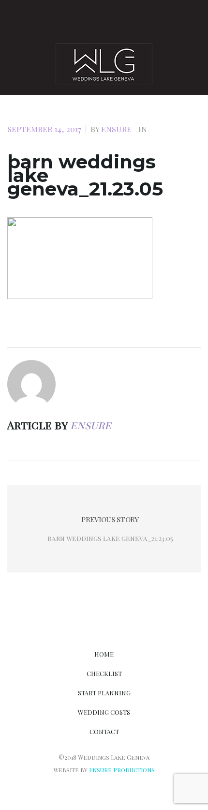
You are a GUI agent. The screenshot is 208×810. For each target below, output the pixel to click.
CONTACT (104, 731)
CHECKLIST (104, 673)
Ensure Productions (122, 770)
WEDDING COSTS (104, 712)
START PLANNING (104, 693)
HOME (104, 654)
